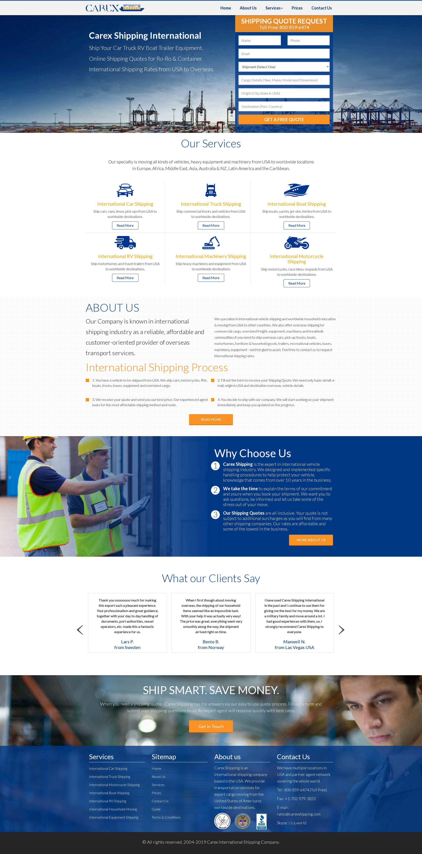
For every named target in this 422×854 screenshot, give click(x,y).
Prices (297, 7)
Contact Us (321, 7)
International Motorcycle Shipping (114, 785)
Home (225, 7)
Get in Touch (211, 726)
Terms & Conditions (166, 817)
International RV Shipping (107, 801)
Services (273, 7)
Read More (125, 225)
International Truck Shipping (109, 776)
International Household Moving (113, 809)
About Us (248, 7)
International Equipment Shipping (113, 817)
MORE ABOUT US (311, 540)
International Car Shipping (108, 768)
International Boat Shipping (109, 793)
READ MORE (211, 419)
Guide (156, 809)
